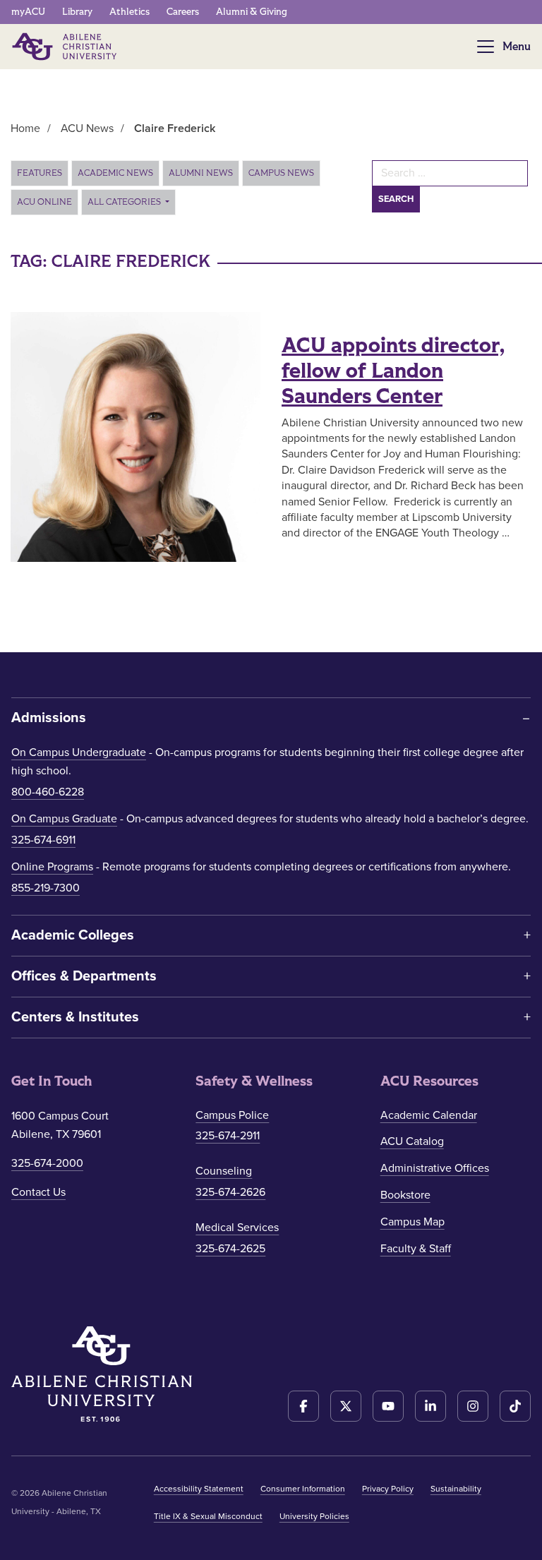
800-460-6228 (47, 792)
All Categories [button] (125, 202)
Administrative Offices (434, 1168)
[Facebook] (303, 1406)
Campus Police (232, 1115)
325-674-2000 (47, 1163)
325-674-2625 (230, 1249)
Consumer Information (302, 1489)
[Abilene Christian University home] (65, 46)
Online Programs (52, 867)
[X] (345, 1406)
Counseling (223, 1171)
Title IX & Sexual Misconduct (208, 1516)
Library (77, 12)
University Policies (314, 1516)
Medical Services (237, 1227)
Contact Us (38, 1192)
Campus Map (412, 1222)
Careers (183, 12)
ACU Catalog (412, 1141)
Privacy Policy (388, 1489)
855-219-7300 (45, 888)
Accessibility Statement (198, 1489)
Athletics (129, 12)
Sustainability (455, 1489)
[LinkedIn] (430, 1406)
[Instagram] (472, 1406)
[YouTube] (388, 1406)
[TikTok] (515, 1406)
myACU (28, 12)
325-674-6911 (43, 840)
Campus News (281, 173)
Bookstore (405, 1195)
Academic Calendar (428, 1115)
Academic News (115, 173)
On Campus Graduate (64, 819)
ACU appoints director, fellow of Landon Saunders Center (393, 371)
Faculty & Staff (415, 1249)
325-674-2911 (227, 1136)
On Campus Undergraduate (78, 752)
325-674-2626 (230, 1192)
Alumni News (201, 173)
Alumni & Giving (251, 12)
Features (39, 173)
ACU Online (44, 202)
